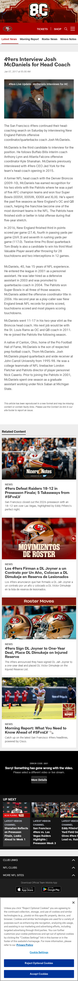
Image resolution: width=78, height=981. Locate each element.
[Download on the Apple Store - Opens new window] (25, 889)
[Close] (73, 902)
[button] (39, 99)
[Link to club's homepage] (7, 27)
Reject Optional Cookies (39, 963)
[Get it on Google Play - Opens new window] (51, 891)
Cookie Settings (39, 952)
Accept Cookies (39, 973)
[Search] (65, 28)
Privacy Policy (24, 944)
